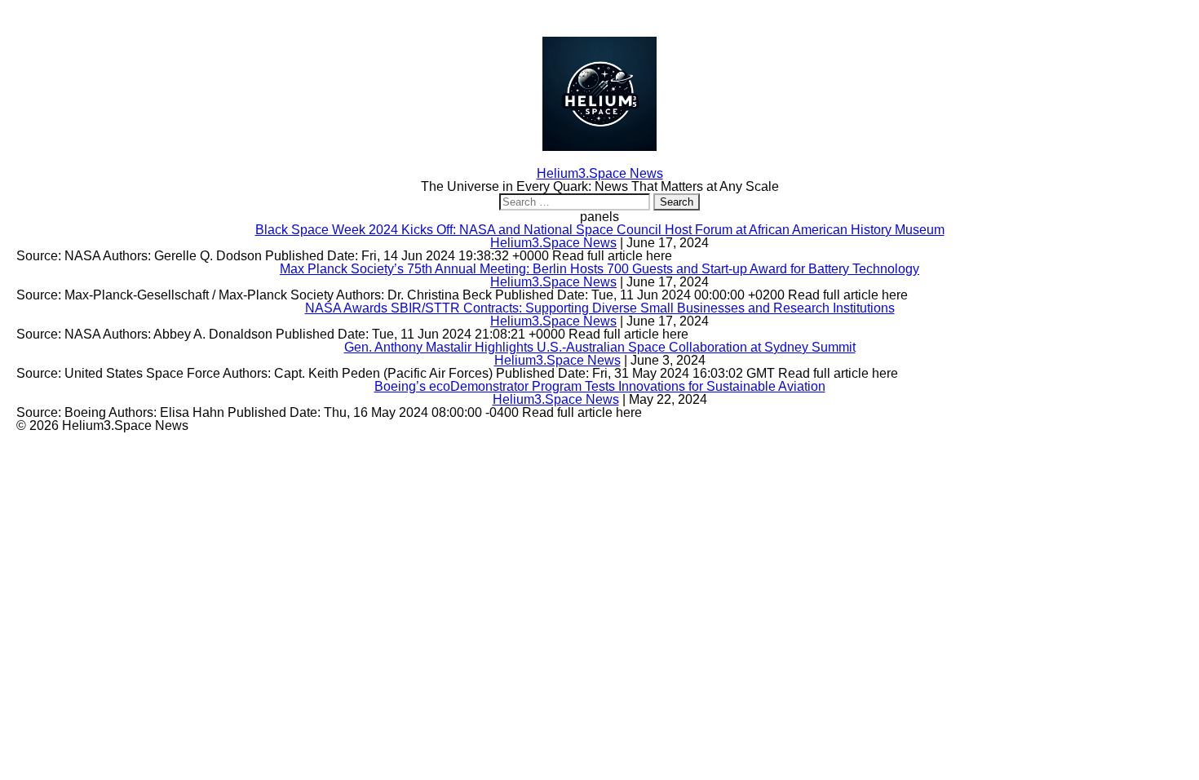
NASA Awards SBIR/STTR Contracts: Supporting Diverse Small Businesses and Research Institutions (600, 308)
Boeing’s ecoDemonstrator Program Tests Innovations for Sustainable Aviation (599, 386)
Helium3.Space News (553, 243)
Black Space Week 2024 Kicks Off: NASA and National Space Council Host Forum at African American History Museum (600, 230)
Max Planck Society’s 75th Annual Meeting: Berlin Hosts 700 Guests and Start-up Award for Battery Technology (599, 269)
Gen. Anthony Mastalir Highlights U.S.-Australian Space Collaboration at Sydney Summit (600, 347)
